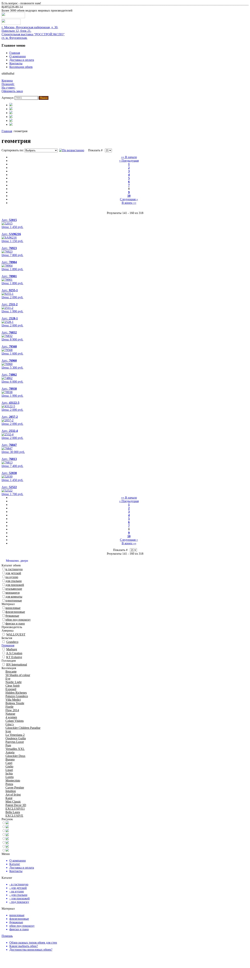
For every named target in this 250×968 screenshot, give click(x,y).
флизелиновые (15, 611)
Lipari (9, 770)
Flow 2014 (12, 710)
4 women (11, 717)
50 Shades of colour (17, 675)
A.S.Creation (14, 653)
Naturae (10, 713)
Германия (8, 645)
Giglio (9, 766)
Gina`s (9, 724)
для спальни (13, 581)
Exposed (10, 689)
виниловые (13, 608)
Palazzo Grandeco (16, 696)
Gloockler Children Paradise (22, 727)
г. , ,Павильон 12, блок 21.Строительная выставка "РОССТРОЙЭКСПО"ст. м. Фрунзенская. (33, 32)
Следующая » (129, 199)
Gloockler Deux (15, 756)
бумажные (12, 615)
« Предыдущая (129, 160)
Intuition (10, 791)
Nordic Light (13, 682)
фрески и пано (15, 623)
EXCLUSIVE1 (15, 808)
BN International (16, 664)
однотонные (13, 600)
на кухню (11, 577)
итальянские (13, 588)
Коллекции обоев (21, 67)
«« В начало (129, 157)
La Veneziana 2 (15, 734)
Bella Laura (12, 812)
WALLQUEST (15, 634)
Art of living (13, 794)
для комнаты (13, 596)
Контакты (15, 63)
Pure (8, 745)
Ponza (9, 784)
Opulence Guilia (15, 738)
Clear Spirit (12, 685)
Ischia (9, 773)
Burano (10, 759)
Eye (7, 678)
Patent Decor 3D (15, 805)
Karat (8, 798)
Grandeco (12, 642)
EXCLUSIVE (14, 815)
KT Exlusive (14, 657)
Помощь (7, 936)
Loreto (9, 777)
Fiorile (9, 706)
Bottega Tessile (14, 703)
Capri (8, 763)
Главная (14, 52)
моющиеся (12, 592)
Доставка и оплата (21, 60)
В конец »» (129, 202)
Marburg (11, 649)
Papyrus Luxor (14, 741)
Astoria (9, 752)
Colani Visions (14, 720)
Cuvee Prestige (14, 787)
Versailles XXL (15, 749)
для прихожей (14, 585)
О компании (17, 56)
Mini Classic (13, 801)
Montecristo (12, 780)
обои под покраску (18, 619)
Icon (8, 731)
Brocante (11, 671)
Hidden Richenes (16, 692)
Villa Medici (13, 699)
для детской (13, 573)
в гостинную (14, 569)
